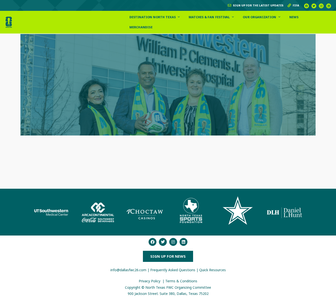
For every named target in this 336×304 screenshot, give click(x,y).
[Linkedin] (328, 5)
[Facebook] (306, 5)
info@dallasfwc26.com (128, 270)
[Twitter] (313, 5)
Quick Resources (212, 270)
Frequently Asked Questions (172, 270)
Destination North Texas (153, 17)
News (293, 17)
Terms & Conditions (181, 281)
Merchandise (141, 27)
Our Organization (259, 17)
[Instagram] (321, 5)
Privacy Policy (150, 281)
